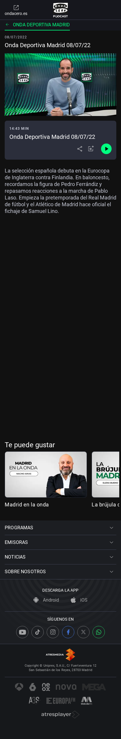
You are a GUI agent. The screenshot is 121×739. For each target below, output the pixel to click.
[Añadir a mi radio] (91, 149)
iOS (83, 600)
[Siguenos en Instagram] (53, 632)
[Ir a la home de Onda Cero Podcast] (60, 10)
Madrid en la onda (27, 504)
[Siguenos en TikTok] (37, 632)
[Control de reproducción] (106, 149)
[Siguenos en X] (83, 632)
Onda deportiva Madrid (41, 25)
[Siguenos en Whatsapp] (99, 632)
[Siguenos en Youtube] (22, 632)
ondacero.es (16, 13)
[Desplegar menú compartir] (80, 149)
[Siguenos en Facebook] (68, 632)
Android (50, 600)
